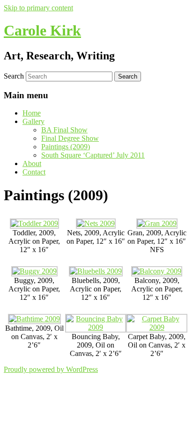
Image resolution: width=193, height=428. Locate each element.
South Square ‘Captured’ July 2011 (93, 155)
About (31, 163)
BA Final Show (64, 130)
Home (31, 113)
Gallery (33, 121)
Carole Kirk (42, 30)
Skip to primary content (38, 8)
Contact (33, 172)
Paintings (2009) (65, 147)
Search (14, 76)
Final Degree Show (70, 138)
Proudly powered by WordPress (51, 369)
